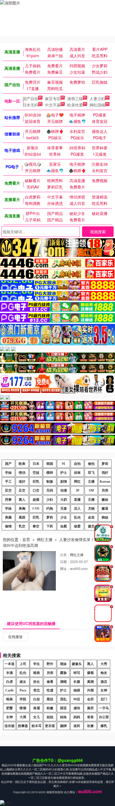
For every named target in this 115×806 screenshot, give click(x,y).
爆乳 (103, 726)
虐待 (76, 708)
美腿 (8, 517)
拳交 (36, 526)
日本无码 (30, 105)
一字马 (104, 708)
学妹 (8, 473)
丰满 (9, 673)
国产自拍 (30, 98)
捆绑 (63, 726)
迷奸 (22, 481)
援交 (91, 526)
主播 (91, 481)
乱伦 (77, 517)
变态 (36, 690)
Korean (105, 481)
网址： (65, 568)
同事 (8, 500)
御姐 (105, 517)
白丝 (36, 699)
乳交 (22, 526)
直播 (77, 500)
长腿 (76, 682)
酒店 (103, 682)
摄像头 (77, 664)
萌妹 (63, 664)
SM (91, 490)
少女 (63, 517)
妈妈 (76, 717)
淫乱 (63, 699)
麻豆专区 (53, 98)
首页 (26, 539)
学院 (23, 699)
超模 (36, 500)
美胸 (22, 508)
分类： (65, 554)
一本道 (9, 664)
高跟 (22, 517)
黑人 (90, 664)
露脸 (63, 673)
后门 (103, 699)
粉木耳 (37, 726)
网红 (77, 481)
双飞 (91, 473)
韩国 (49, 464)
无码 (49, 490)
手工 (8, 481)
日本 (36, 464)
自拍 (77, 464)
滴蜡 (63, 682)
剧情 (63, 481)
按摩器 (23, 726)
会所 (90, 699)
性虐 (50, 690)
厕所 (90, 708)
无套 (63, 508)
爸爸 (90, 717)
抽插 (76, 690)
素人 (22, 500)
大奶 (63, 500)
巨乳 (36, 481)
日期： (65, 561)
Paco (23, 690)
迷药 (76, 726)
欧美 (22, 464)
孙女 (36, 682)
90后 (76, 699)
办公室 (104, 717)
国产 (8, 464)
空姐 (36, 473)
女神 (103, 690)
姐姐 (50, 717)
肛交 (8, 490)
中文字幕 (53, 105)
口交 (36, 490)
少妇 (49, 500)
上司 (23, 664)
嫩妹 (105, 500)
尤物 (91, 508)
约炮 (49, 508)
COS (35, 508)
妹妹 (63, 717)
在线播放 (15, 636)
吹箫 (90, 726)
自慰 (63, 526)
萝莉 (105, 464)
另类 (105, 490)
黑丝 (50, 699)
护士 (63, 473)
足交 (22, 490)
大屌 (23, 717)
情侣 (22, 473)
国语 (63, 708)
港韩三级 (75, 98)
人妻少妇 (97, 98)
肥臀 (9, 708)
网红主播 (44, 539)
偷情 (8, 526)
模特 (49, 473)
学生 (36, 664)
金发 (91, 517)
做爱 (77, 526)
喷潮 (23, 708)
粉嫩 (50, 708)
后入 (77, 508)
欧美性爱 (75, 105)
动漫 (63, 490)
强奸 (105, 473)
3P (77, 490)
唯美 (36, 673)
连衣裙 (9, 726)
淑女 (23, 682)
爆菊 (90, 673)
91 (63, 464)
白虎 (9, 682)
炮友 (103, 673)
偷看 (50, 682)
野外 (50, 664)
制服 (49, 481)
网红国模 (97, 105)
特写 (76, 673)
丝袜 (77, 473)
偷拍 (91, 464)
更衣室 (50, 726)
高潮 (90, 682)
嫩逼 (105, 508)
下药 (49, 526)
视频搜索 (98, 231)
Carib (9, 690)
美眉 (36, 708)
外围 (90, 690)
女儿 (36, 717)
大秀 (103, 664)
